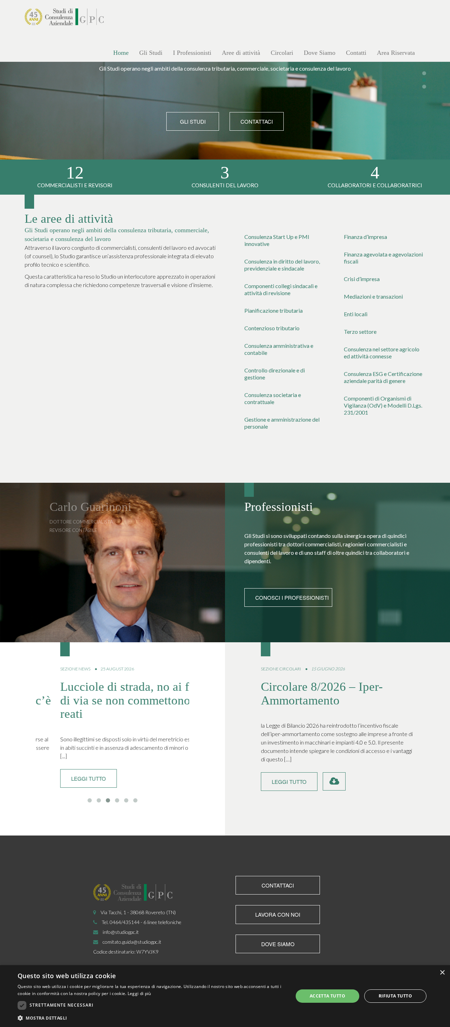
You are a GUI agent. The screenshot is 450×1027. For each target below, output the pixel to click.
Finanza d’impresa (365, 236)
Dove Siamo (319, 52)
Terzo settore (360, 331)
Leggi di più (139, 993)
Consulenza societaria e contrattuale (272, 398)
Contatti (356, 52)
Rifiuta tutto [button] (395, 996)
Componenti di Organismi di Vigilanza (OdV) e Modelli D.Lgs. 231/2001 (383, 405)
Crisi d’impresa (362, 278)
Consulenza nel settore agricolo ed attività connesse (381, 352)
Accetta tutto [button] (327, 996)
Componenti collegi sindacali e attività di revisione (280, 289)
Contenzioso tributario (272, 328)
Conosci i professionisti (292, 597)
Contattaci (256, 121)
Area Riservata (396, 52)
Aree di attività (241, 52)
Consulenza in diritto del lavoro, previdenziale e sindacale (282, 265)
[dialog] (225, 996)
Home (121, 52)
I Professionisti (192, 52)
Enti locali (355, 314)
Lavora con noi (277, 914)
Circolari (282, 52)
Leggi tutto (64, 778)
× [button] (442, 972)
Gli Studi (150, 52)
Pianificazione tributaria (273, 310)
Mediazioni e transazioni (373, 296)
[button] (151, 1018)
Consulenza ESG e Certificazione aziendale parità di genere (383, 377)
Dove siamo (278, 944)
